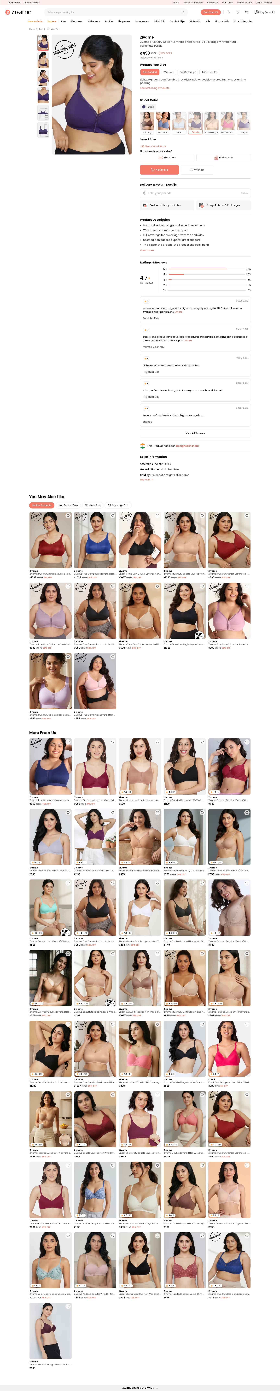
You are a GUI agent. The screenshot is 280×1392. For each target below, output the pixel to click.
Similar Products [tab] (41, 505)
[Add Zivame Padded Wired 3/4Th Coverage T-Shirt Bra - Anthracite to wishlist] (112, 1306)
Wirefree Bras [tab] (92, 505)
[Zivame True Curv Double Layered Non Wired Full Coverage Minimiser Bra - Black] (140, 540)
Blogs (176, 2)
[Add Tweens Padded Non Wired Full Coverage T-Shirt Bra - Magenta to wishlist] (68, 1165)
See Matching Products (154, 88)
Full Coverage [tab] (187, 72)
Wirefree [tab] (168, 72)
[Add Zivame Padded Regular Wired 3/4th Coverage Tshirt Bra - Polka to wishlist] (202, 1235)
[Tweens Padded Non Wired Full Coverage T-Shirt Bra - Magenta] (50, 1190)
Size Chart (170, 157)
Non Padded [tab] (150, 72)
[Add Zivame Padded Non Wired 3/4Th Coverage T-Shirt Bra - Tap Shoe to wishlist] (202, 742)
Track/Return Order (193, 2)
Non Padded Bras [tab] (68, 505)
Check (244, 193)
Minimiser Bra (53, 29)
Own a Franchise (264, 2)
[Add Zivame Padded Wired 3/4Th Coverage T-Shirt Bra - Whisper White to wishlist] (202, 812)
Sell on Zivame (244, 2)
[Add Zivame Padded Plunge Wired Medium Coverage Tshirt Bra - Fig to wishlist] (68, 1306)
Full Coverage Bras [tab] (118, 505)
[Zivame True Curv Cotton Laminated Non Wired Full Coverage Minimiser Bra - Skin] (140, 611)
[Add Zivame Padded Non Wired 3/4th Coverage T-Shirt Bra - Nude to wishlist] (247, 812)
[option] (43, 43)
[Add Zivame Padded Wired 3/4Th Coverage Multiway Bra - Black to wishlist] (157, 1306)
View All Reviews (195, 433)
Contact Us (212, 2)
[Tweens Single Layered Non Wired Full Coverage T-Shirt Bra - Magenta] (95, 766)
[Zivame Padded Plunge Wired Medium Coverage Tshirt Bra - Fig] (50, 1331)
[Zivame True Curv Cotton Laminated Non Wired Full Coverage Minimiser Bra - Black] (95, 611)
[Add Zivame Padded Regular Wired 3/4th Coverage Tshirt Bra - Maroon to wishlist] (247, 742)
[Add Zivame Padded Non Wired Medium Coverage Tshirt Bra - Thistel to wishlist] (68, 812)
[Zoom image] (92, 94)
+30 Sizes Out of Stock (153, 146)
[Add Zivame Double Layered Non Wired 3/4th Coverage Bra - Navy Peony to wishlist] (247, 1306)
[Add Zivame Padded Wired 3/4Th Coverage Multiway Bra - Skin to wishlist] (68, 1094)
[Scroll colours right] (247, 123)
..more (178, 312)
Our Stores (227, 2)
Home (32, 29)
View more (147, 250)
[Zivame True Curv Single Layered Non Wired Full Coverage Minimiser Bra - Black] (185, 611)
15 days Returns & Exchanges (223, 205)
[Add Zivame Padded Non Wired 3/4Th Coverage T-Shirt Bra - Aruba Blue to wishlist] (68, 883)
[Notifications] (228, 12)
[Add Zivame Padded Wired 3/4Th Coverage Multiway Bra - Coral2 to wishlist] (157, 1024)
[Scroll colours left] (143, 123)
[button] (183, 12)
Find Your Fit (226, 157)
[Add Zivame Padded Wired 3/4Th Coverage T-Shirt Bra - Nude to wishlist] (247, 953)
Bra (40, 29)
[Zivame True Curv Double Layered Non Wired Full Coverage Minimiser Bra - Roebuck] (185, 540)
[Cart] (247, 12)
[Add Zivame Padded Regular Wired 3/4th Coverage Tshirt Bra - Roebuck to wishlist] (247, 883)
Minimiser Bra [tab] (209, 72)
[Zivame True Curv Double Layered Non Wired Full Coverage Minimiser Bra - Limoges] (95, 540)
